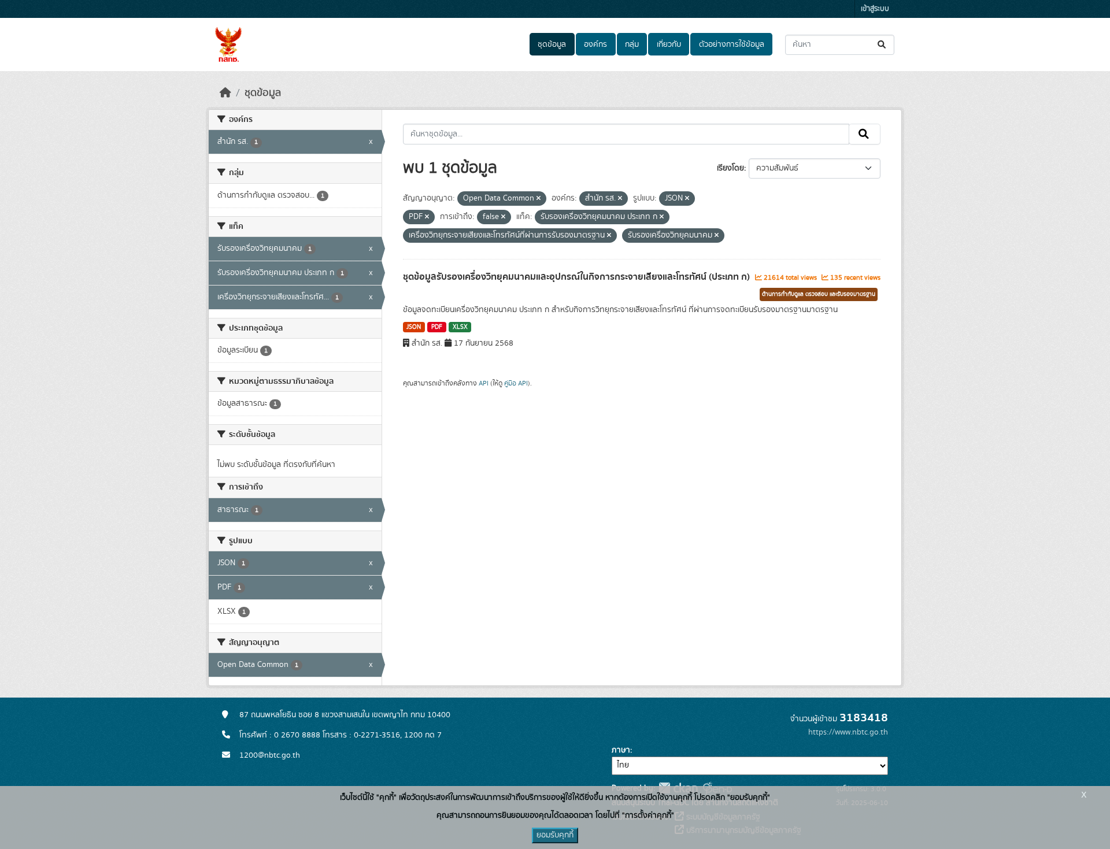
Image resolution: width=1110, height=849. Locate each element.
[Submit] (882, 45)
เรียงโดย (730, 168)
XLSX (460, 327)
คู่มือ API (516, 383)
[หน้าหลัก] (225, 93)
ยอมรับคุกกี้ (555, 835)
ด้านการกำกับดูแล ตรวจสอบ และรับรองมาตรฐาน (818, 294)
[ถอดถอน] (538, 198)
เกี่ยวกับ (669, 44)
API (484, 383)
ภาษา (621, 750)
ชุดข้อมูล (552, 44)
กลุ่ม (632, 44)
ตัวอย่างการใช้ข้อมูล (731, 44)
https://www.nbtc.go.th (848, 732)
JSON (413, 327)
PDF (436, 327)
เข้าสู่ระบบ (875, 8)
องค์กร (595, 44)
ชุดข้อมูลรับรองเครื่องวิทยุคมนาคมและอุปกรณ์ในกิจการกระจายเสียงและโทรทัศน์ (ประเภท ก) (577, 276)
